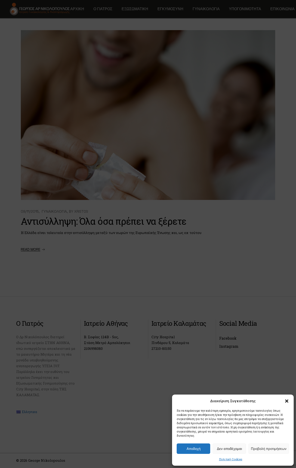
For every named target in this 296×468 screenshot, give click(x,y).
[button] (286, 401)
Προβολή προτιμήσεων (269, 449)
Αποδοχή (193, 449)
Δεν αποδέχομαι (229, 449)
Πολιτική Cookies (230, 459)
